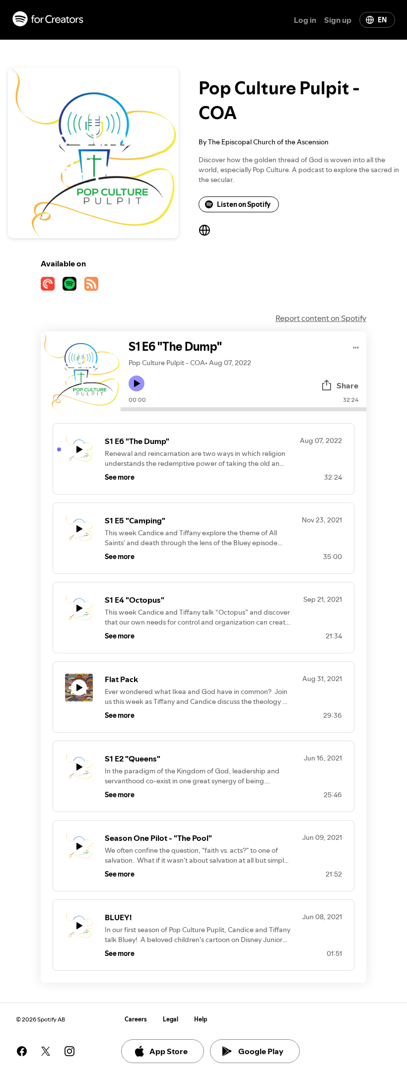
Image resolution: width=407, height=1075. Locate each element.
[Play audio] (356, 346)
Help (200, 1019)
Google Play (260, 1051)
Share (347, 385)
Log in (305, 19)
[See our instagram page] (69, 1051)
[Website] (204, 230)
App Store (168, 1051)
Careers (136, 1019)
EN (382, 20)
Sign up (337, 19)
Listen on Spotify (244, 204)
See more (120, 477)
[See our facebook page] (22, 1051)
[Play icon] (136, 383)
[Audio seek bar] (243, 409)
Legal (170, 1019)
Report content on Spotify (320, 318)
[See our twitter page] (46, 1051)
